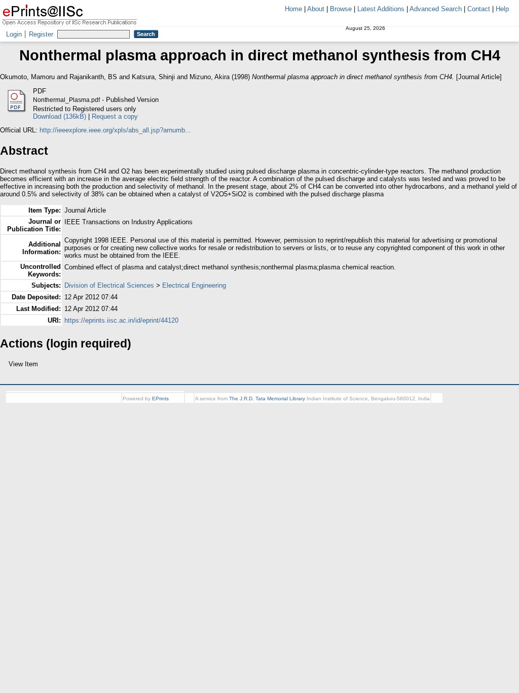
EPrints (160, 398)
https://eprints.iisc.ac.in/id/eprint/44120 (121, 320)
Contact (478, 9)
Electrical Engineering (194, 285)
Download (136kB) (59, 116)
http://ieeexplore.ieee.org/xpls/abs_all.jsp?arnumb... (115, 130)
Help (502, 9)
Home (293, 9)
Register (41, 34)
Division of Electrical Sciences (109, 285)
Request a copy (115, 116)
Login (14, 34)
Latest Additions (380, 9)
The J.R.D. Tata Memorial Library (267, 398)
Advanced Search (436, 9)
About (315, 9)
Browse (341, 9)
